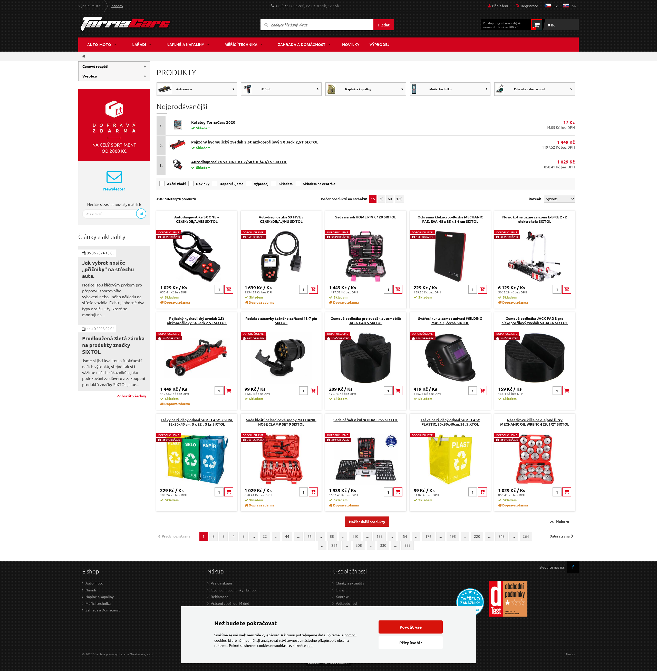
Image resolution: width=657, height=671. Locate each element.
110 (355, 536)
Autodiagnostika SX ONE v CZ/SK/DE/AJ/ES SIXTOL (239, 161)
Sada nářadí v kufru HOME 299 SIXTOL (365, 419)
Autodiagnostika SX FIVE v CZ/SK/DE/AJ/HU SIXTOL (281, 219)
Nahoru (562, 521)
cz (556, 5)
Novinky (350, 44)
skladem (286, 183)
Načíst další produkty (367, 521)
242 (501, 536)
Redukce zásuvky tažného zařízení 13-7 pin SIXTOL (281, 320)
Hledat (384, 24)
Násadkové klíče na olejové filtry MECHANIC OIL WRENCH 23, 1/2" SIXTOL (534, 421)
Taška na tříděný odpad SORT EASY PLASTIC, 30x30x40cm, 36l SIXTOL (450, 421)
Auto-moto (99, 44)
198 (453, 536)
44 (287, 536)
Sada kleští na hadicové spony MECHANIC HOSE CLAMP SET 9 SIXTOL (281, 421)
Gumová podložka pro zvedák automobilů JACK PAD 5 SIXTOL (366, 320)
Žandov (117, 5)
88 (332, 536)
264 (526, 536)
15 (373, 198)
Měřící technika (241, 44)
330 (383, 545)
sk (574, 5)
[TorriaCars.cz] (83, 56)
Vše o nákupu (221, 583)
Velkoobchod (346, 603)
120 (399, 198)
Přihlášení (500, 5)
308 (359, 545)
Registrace (529, 5)
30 (381, 198)
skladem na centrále (319, 183)
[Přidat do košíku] (228, 289)
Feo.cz (570, 654)
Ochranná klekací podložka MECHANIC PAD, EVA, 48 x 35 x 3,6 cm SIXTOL (450, 219)
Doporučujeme (232, 183)
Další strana (559, 536)
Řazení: (535, 198)
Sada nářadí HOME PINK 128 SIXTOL (365, 217)
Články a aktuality (350, 583)
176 (428, 536)
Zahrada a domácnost (301, 44)
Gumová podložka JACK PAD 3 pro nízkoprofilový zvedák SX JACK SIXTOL (534, 320)
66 (309, 536)
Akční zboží (176, 183)
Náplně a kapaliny (185, 44)
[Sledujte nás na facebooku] (573, 567)
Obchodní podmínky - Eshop (233, 590)
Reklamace (219, 596)
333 (407, 545)
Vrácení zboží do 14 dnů (230, 603)
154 (404, 536)
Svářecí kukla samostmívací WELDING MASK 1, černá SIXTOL (450, 320)
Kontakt (342, 596)
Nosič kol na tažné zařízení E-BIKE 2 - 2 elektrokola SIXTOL (534, 219)
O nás (340, 590)
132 (379, 536)
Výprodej (380, 44)
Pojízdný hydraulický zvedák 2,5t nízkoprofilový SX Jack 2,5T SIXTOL (254, 142)
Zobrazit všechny (131, 396)
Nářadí (139, 44)
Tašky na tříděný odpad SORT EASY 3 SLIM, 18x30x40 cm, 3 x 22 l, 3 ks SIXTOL (197, 421)
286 (334, 545)
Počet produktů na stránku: (344, 199)
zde (310, 645)
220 (477, 536)
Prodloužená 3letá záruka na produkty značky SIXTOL (113, 345)
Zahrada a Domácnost (102, 610)
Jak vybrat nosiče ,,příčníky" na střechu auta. (108, 269)
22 (265, 536)
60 (390, 198)
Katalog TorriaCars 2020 (213, 122)
